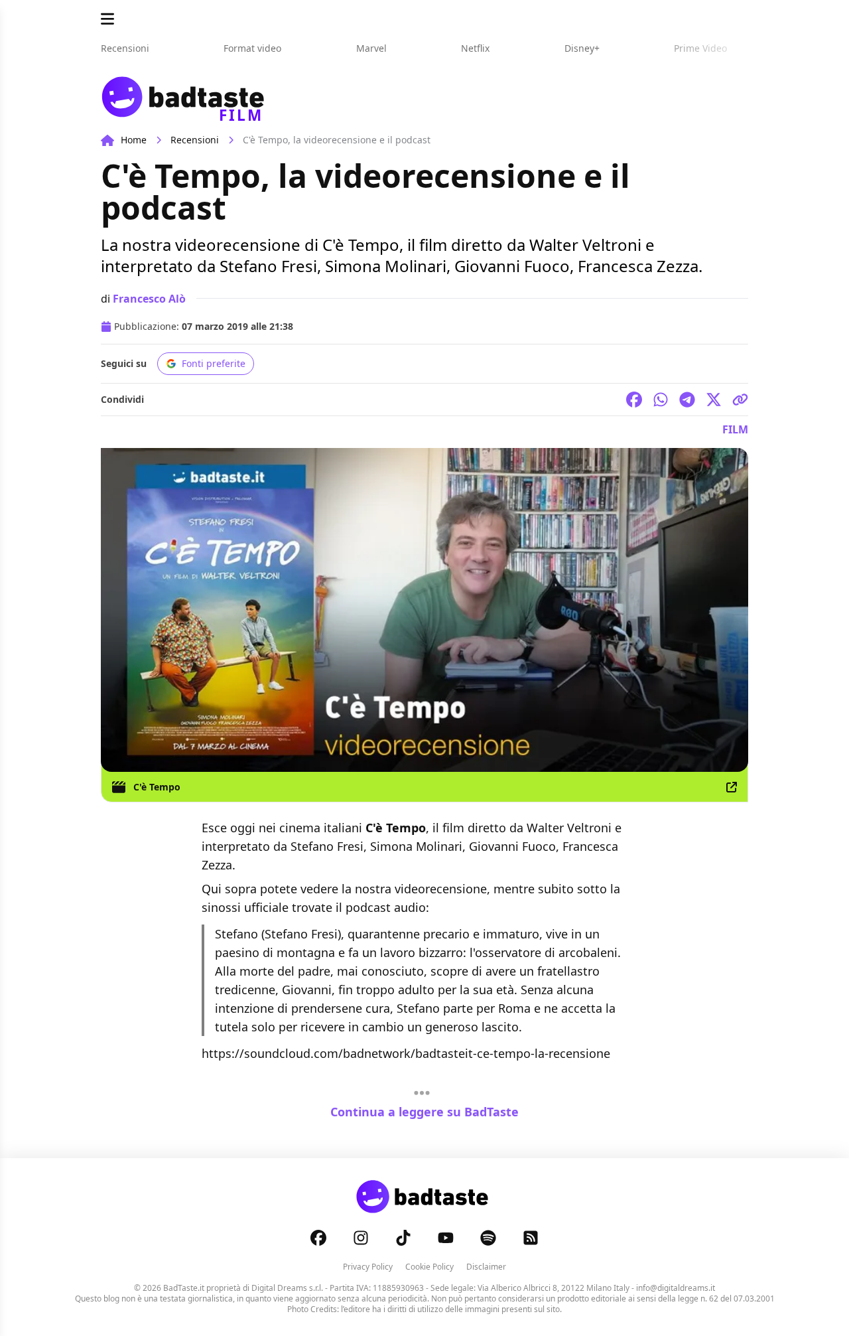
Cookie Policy (429, 1266)
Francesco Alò (149, 298)
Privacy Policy (368, 1266)
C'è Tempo (156, 786)
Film (735, 429)
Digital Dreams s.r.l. (287, 1288)
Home (134, 139)
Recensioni (194, 139)
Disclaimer (486, 1266)
